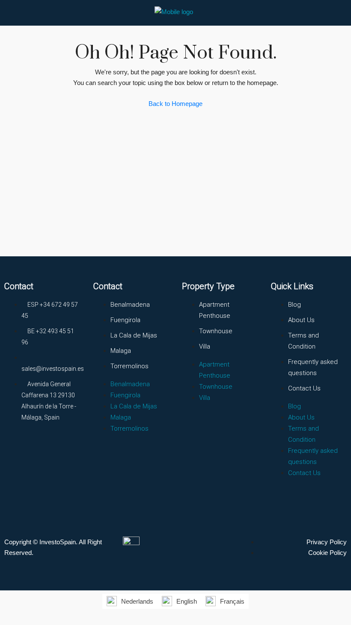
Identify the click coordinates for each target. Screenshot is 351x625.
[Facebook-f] (15, 449)
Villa (204, 346)
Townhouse (215, 331)
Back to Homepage (175, 103)
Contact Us (304, 388)
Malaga (120, 351)
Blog (294, 304)
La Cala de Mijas (133, 335)
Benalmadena (130, 304)
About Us (301, 320)
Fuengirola (125, 320)
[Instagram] (46, 449)
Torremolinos (129, 366)
